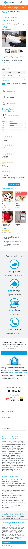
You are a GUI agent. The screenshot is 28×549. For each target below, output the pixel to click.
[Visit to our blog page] (15, 391)
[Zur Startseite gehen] (9, 2)
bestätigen (5, 353)
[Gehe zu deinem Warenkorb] (25, 2)
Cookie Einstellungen (7, 546)
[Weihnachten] (6, 11)
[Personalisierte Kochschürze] (7, 217)
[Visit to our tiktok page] (19, 391)
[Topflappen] (7, 196)
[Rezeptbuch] (20, 217)
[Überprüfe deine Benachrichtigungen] (23, 2)
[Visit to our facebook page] (8, 391)
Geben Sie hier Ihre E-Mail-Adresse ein (12, 347)
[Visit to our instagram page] (12, 391)
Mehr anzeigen (14, 184)
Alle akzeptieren (6, 542)
